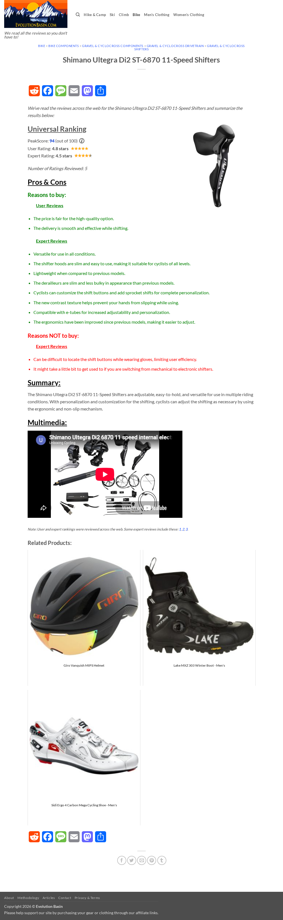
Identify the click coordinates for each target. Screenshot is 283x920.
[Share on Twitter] (131, 860)
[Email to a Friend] (141, 860)
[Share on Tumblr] (161, 860)
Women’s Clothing (188, 14)
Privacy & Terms (87, 898)
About (9, 898)
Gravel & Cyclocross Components (112, 46)
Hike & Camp (95, 14)
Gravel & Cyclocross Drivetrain (175, 46)
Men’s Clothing (156, 14)
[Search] (78, 14)
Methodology (28, 898)
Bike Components (63, 46)
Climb (124, 14)
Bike (136, 14)
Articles (49, 898)
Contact (64, 898)
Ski (112, 14)
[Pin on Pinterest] (151, 860)
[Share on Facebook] (121, 860)
